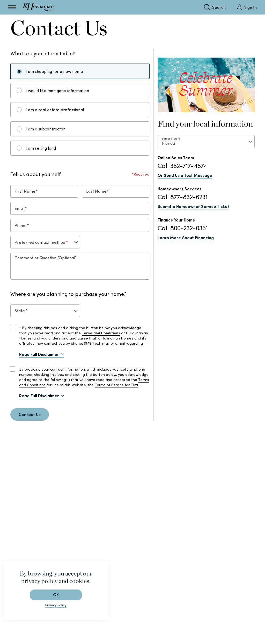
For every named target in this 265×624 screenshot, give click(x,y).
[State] (45, 310)
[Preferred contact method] (45, 242)
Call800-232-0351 (183, 228)
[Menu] (12, 7)
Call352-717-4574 (182, 166)
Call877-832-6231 (183, 197)
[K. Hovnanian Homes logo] (38, 7)
